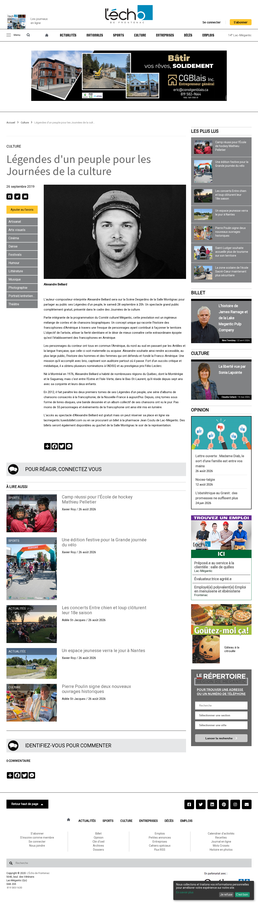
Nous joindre (37, 845)
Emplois (208, 35)
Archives (98, 845)
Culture (140, 35)
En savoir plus (185, 892)
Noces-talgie (205, 479)
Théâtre (13, 304)
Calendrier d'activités (221, 833)
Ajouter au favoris (22, 209)
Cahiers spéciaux (160, 845)
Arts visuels (16, 230)
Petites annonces (160, 837)
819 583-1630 (14, 887)
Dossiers (98, 849)
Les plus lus (204, 131)
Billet (198, 292)
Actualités (68, 35)
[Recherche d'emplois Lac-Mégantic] (221, 536)
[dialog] (213, 890)
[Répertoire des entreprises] (221, 683)
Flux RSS (159, 849)
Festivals (15, 255)
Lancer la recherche (219, 738)
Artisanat (14, 222)
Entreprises (165, 35)
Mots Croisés (221, 845)
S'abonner (241, 22)
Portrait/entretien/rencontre (23, 296)
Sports (118, 35)
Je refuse (226, 894)
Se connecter (212, 22)
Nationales (94, 35)
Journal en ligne (221, 841)
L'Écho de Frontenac (38, 873)
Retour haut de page (24, 804)
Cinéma (13, 238)
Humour (13, 263)
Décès (188, 35)
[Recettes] (221, 620)
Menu (17, 35)
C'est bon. (242, 894)
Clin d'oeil (98, 841)
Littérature (15, 271)
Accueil (10, 122)
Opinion (200, 409)
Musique (14, 279)
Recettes (221, 837)
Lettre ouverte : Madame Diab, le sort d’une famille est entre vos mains (220, 461)
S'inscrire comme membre (37, 837)
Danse (13, 246)
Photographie (17, 288)
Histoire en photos (221, 849)
